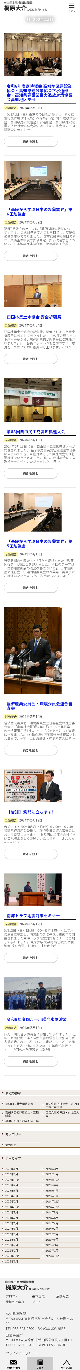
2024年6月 (52, 1218)
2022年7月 (11, 1261)
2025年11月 (12, 1180)
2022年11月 (53, 1256)
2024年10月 (53, 1207)
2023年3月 (52, 1245)
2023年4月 (11, 1245)
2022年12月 (12, 1256)
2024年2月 (52, 1228)
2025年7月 (11, 1185)
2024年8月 (52, 1212)
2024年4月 (52, 1223)
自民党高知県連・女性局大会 (62, 1113)
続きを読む (31, 141)
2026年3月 (52, 1169)
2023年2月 (11, 1250)
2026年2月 (11, 1174)
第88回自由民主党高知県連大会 (36, 431)
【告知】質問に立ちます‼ (31, 812)
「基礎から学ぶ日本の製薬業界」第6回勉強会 (39, 211)
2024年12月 (53, 1201)
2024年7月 (11, 1218)
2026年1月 (52, 1174)
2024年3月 (11, 1228)
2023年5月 (52, 1239)
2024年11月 (12, 1207)
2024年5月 (11, 1223)
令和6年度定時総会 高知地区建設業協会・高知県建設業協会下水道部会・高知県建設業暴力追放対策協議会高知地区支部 (39, 92)
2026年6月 (11, 1169)
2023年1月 (52, 1250)
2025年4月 (52, 1190)
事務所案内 (16, 1302)
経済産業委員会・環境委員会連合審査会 (39, 706)
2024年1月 (11, 1234)
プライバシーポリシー (22, 1353)
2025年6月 (52, 1185)
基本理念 (38, 1296)
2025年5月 (11, 1190)
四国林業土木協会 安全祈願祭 (34, 317)
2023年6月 (11, 1239)
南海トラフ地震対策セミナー (33, 915)
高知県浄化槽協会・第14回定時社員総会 (62, 1105)
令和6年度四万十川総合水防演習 (37, 1019)
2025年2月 (52, 1196)
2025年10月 (53, 1180)
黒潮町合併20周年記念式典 (22, 1121)
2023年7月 (52, 1234)
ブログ (37, 1302)
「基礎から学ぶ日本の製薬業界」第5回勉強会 (39, 543)
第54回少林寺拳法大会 (19, 1103)
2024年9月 (11, 1212)
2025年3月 (11, 1196)
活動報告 (10, 1145)
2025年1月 (11, 1201)
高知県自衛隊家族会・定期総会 (22, 1113)
